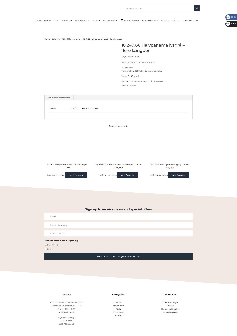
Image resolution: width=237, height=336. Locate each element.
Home (47, 39)
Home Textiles (149, 20)
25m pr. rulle (92, 108)
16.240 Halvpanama (71, 39)
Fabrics (65, 20)
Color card (118, 312)
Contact (165, 20)
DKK (231, 17)
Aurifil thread (43, 20)
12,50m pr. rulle (77, 108)
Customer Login (190, 20)
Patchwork (81, 20)
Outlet (176, 20)
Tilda (95, 20)
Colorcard (109, 20)
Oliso (56, 20)
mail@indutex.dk (66, 312)
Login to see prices (131, 56)
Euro (231, 23)
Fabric (50, 249)
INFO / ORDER (76, 175)
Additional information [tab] (58, 97)
